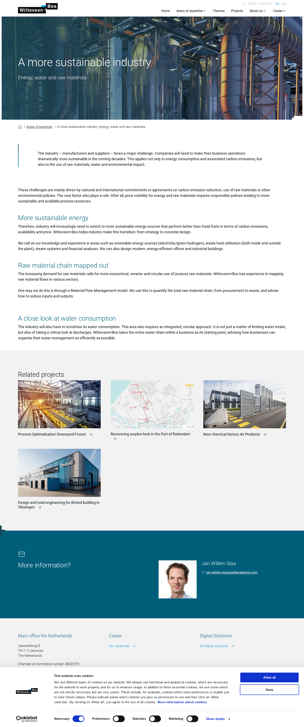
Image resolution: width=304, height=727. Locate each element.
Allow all (269, 677)
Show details (215, 719)
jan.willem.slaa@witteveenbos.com (231, 572)
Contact (266, 3)
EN (277, 3)
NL (284, 3)
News (252, 3)
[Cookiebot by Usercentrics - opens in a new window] (27, 719)
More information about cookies (182, 702)
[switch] (119, 718)
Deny (269, 689)
